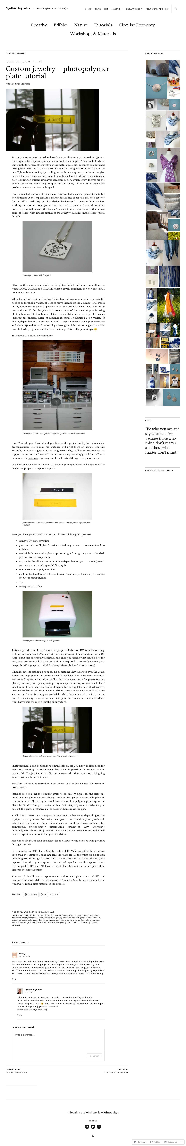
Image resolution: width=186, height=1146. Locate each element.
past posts (33, 458)
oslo (97, 920)
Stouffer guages (28, 665)
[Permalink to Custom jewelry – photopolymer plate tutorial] (52, 149)
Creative (39, 25)
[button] (156, 68)
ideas (14, 920)
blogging (62, 915)
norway (92, 920)
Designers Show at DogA (82, 168)
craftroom (71, 915)
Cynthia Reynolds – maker (159, 471)
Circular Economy (134, 9)
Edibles (61, 25)
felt (106, 9)
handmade (89, 918)
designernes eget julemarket (40, 918)
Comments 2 (37, 62)
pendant (15, 922)
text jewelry (61, 922)
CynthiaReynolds (22, 84)
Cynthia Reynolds (18, 8)
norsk (85, 920)
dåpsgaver (16, 918)
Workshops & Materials (93, 34)
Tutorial (20, 53)
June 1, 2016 (29, 992)
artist (28, 915)
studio (53, 922)
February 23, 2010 (23, 62)
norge (80, 920)
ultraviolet (78, 922)
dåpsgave (94, 915)
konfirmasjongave (47, 920)
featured (75, 918)
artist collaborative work (42, 915)
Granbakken (117, 9)
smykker (45, 922)
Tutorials (103, 25)
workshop (16, 925)
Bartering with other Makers (16, 1070)
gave (81, 918)
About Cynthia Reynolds (157, 9)
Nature (81, 25)
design (24, 918)
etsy (60, 918)
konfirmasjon (33, 920)
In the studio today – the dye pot (116, 1070)
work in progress (90, 922)
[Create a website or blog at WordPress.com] (93, 1136)
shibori (88, 9)
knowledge (21, 920)
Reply (14, 979)
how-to (97, 918)
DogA (55, 918)
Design (10, 53)
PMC (34, 922)
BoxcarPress (19, 787)
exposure (67, 918)
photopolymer (25, 922)
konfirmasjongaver (64, 920)
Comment (94, 1056)
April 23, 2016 (24, 956)
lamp (75, 920)
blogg (55, 915)
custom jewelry (83, 915)
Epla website (24, 172)
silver (98, 9)
